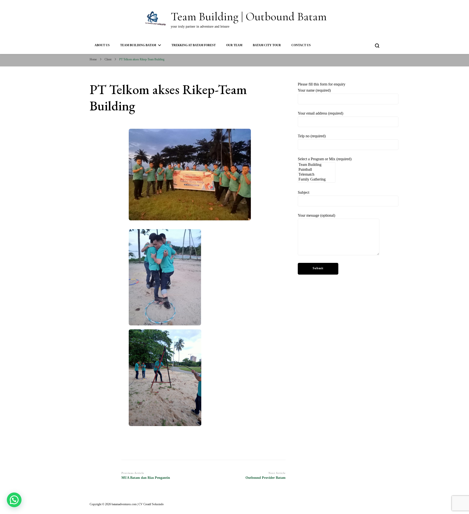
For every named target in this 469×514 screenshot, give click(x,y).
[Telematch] (316, 174)
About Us (102, 45)
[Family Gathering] (316, 179)
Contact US (301, 45)
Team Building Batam (138, 45)
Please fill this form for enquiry (325, 149)
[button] (14, 500)
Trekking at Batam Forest (193, 45)
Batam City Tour (267, 45)
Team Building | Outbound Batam (249, 17)
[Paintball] (316, 169)
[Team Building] (316, 164)
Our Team (234, 45)
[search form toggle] (377, 45)
